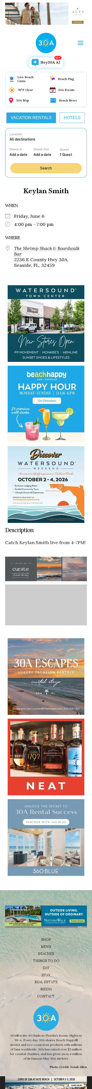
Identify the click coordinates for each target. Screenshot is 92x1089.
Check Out (41, 149)
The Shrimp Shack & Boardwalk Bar (46, 251)
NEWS (46, 947)
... (21, 154)
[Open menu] (80, 43)
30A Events (66, 90)
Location (15, 134)
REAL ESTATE (46, 982)
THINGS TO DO (46, 961)
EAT (46, 968)
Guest (64, 149)
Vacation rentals (31, 118)
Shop (46, 939)
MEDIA (46, 989)
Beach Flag (66, 79)
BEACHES (46, 954)
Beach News (68, 100)
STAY (46, 975)
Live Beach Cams (25, 79)
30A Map (22, 100)
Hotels (72, 118)
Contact (46, 996)
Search (46, 168)
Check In (15, 149)
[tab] (31, 117)
